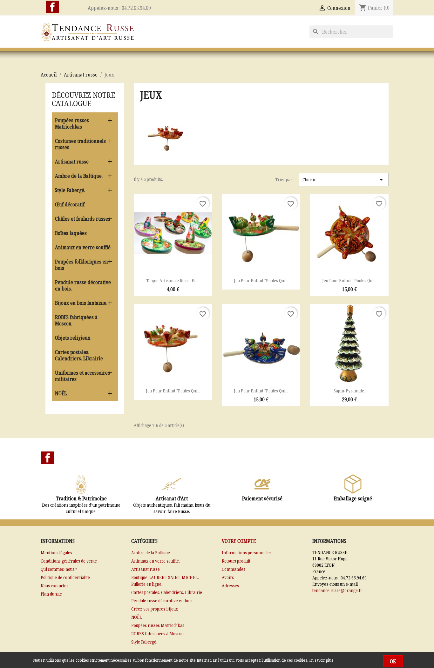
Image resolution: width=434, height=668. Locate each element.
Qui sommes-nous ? (59, 569)
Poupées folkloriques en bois (81, 264)
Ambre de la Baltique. (79, 175)
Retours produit (236, 561)
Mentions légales (56, 553)
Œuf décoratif (70, 204)
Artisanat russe (72, 161)
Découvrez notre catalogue (83, 99)
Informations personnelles (247, 553)
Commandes (233, 569)
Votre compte (239, 541)
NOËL (61, 393)
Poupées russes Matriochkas (72, 123)
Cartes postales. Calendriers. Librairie (79, 355)
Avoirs (228, 577)
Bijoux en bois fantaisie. (81, 302)
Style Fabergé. (70, 190)
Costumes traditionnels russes (80, 144)
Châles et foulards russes (82, 218)
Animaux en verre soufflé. (83, 247)
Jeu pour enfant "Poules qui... (261, 280)
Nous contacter (54, 586)
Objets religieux (72, 337)
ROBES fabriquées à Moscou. (76, 320)
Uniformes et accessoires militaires (82, 376)
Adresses (230, 586)
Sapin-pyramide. (349, 391)
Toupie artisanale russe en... (173, 280)
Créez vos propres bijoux (154, 609)
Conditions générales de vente (69, 561)
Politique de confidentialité (65, 577)
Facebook (52, 7)
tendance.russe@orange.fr (337, 590)
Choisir (343, 180)
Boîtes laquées (71, 233)
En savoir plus (321, 660)
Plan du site (51, 594)
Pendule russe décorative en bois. (83, 285)
